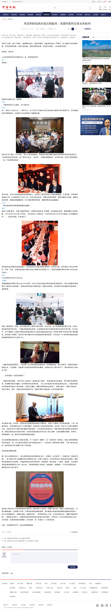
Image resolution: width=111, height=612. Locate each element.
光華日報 (59, 588)
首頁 (5, 19)
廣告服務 (14, 605)
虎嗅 (74, 588)
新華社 (68, 588)
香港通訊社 (22, 588)
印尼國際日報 (93, 588)
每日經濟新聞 (24, 592)
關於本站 (5, 605)
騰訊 (30, 588)
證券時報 (12, 596)
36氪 (90, 583)
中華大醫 (79, 14)
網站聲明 (32, 605)
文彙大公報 (49, 588)
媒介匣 (31, 607)
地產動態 (63, 14)
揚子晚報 (54, 583)
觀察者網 (57, 592)
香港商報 (12, 588)
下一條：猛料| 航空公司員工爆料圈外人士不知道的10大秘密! (20, 541)
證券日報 (84, 592)
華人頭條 (20, 583)
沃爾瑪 (4, 281)
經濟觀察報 (104, 592)
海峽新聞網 (104, 588)
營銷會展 (46, 14)
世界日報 (38, 583)
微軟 (3, 208)
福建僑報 (98, 583)
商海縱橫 (30, 14)
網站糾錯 (49, 605)
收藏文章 (75, 532)
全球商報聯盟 (36, 592)
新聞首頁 (6, 14)
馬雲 (3, 60)
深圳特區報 (81, 583)
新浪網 (12, 583)
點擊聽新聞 (88, 29)
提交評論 (72, 567)
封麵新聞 (75, 592)
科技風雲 (54, 14)
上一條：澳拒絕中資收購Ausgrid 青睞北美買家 (16, 538)
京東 (3, 108)
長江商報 (72, 583)
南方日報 (63, 583)
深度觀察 (22, 14)
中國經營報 (94, 592)
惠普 (3, 275)
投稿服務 (23, 605)
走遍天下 (103, 14)
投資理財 (71, 14)
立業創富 (38, 14)
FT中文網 (83, 588)
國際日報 (29, 583)
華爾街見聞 (13, 592)
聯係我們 (41, 605)
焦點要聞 (14, 14)
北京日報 (66, 592)
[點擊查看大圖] (40, 82)
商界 (46, 583)
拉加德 (4, 202)
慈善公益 (87, 14)
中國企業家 (47, 592)
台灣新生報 (39, 588)
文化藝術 (95, 14)
